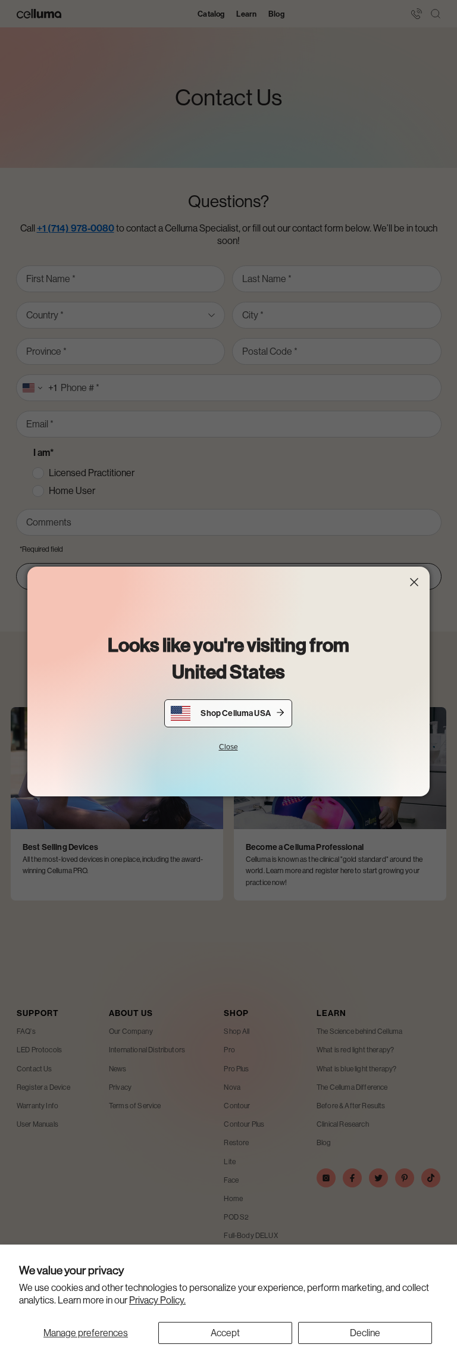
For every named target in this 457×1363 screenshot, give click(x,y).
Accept (225, 1333)
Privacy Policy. (157, 1300)
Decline (365, 1333)
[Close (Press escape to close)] (414, 582)
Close (228, 747)
